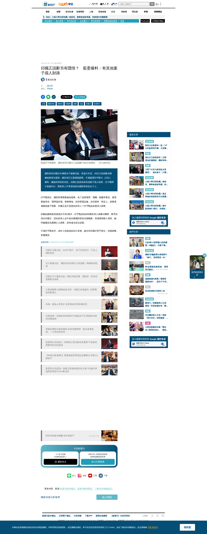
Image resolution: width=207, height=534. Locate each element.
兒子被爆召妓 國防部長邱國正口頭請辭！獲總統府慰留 (71, 264)
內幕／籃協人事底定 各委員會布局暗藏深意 (66, 304)
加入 (74, 475)
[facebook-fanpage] (152, 516)
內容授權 (77, 515)
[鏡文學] (104, 4)
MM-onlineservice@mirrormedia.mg (80, 520)
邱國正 (88, 104)
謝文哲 (50, 85)
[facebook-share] (43, 97)
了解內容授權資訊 (103, 488)
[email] (163, 516)
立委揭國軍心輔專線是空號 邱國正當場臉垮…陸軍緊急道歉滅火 (71, 291)
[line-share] (48, 97)
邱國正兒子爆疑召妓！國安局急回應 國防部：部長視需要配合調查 (71, 278)
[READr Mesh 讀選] (114, 4)
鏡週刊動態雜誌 (84, 488)
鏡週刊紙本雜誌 (67, 488)
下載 (105, 475)
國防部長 (51, 104)
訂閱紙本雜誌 (158, 21)
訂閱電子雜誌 (64, 515)
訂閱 (95, 475)
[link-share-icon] (54, 97)
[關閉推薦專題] (205, 255)
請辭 (75, 104)
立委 (43, 104)
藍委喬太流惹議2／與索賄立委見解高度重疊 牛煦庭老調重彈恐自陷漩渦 (71, 343)
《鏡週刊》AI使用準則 (120, 515)
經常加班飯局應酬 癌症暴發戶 (60, 435)
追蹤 (84, 475)
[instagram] (157, 516)
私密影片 (97, 104)
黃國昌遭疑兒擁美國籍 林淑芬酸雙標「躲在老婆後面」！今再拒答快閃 (70, 330)
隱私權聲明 (153, 527)
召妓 (81, 104)
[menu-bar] (160, 4)
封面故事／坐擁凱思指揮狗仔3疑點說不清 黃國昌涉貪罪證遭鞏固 (71, 317)
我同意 (187, 527)
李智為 (50, 88)
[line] (145, 516)
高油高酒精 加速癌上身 (155, 290)
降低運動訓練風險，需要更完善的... (156, 268)
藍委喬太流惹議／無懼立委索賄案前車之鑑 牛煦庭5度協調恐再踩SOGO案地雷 (71, 370)
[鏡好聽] (93, 4)
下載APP (88, 515)
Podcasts (145, 21)
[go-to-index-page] (48, 4)
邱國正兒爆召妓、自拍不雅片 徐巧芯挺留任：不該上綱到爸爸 (71, 251)
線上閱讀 (107, 497)
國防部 (60, 104)
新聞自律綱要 (101, 515)
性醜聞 (68, 104)
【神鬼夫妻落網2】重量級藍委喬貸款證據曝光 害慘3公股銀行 (72, 356)
